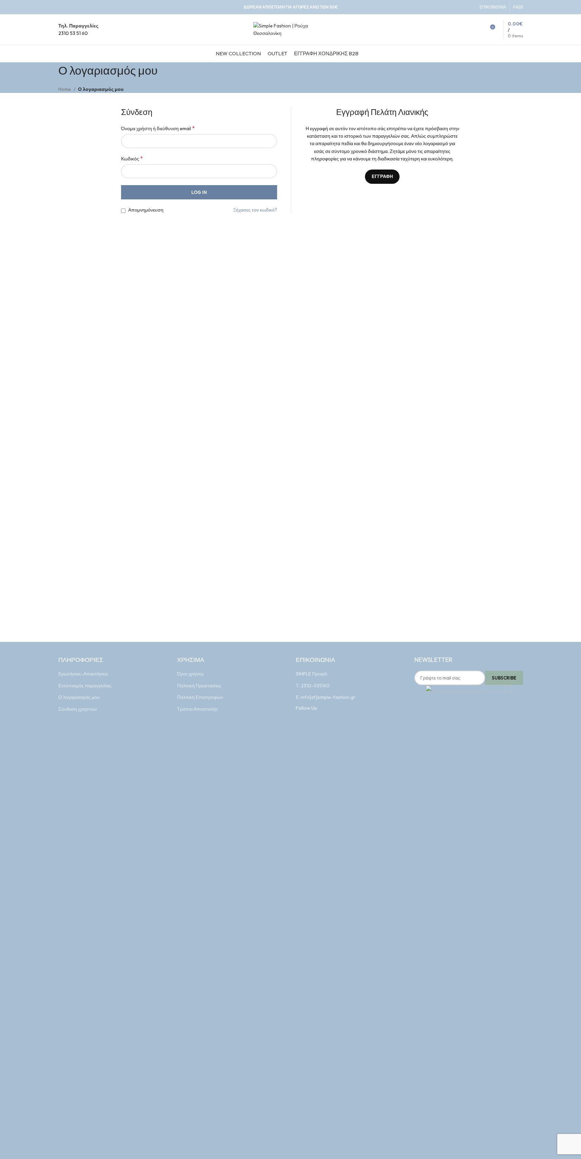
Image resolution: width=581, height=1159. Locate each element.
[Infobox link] (78, 29)
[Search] (477, 29)
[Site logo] (290, 29)
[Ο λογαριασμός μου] (467, 29)
